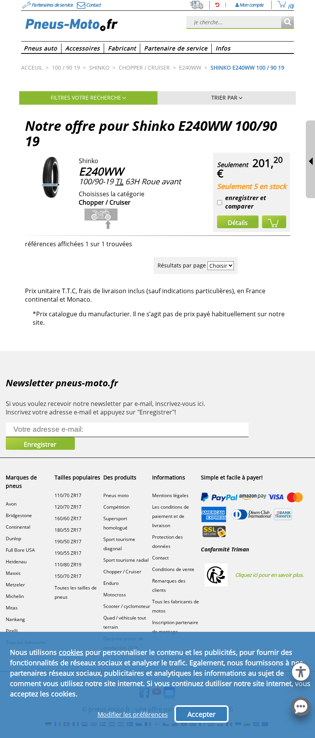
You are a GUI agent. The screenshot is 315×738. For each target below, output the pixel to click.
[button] (300, 670)
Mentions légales (170, 495)
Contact (160, 557)
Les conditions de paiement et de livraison (170, 516)
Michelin (15, 596)
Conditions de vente (173, 569)
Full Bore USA (20, 550)
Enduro (111, 583)
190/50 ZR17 (68, 541)
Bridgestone (19, 515)
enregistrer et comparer (245, 202)
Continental (18, 527)
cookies (71, 652)
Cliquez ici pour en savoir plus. (269, 574)
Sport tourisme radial (126, 560)
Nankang (15, 619)
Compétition (116, 507)
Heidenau (16, 561)
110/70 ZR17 (68, 495)
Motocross (114, 594)
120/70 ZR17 (68, 507)
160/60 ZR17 (68, 518)
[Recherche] (287, 22)
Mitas (12, 607)
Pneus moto (116, 495)
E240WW (101, 171)
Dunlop (13, 538)
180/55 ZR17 (68, 530)
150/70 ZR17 (68, 576)
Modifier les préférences (133, 714)
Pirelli (12, 631)
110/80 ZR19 (68, 564)
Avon (11, 504)
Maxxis (13, 573)
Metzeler (15, 584)
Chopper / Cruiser (122, 571)
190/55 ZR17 (68, 553)
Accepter (201, 714)
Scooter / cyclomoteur (126, 606)
